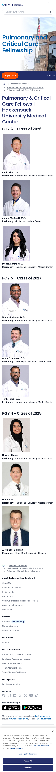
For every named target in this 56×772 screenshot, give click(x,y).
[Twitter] (25, 695)
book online (23, 719)
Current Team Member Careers (16, 654)
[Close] (53, 731)
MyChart (12, 719)
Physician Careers (10, 630)
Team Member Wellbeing (14, 672)
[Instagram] (9, 695)
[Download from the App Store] (11, 707)
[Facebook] (3, 695)
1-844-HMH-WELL (43, 719)
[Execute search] (52, 12)
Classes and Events (11, 587)
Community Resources (12, 605)
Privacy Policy (16, 748)
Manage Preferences (28, 754)
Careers (6, 621)
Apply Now (10, 75)
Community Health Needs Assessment (20, 601)
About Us (6, 583)
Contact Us (7, 596)
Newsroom (7, 609)
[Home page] (4, 83)
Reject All (28, 761)
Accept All (28, 768)
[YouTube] (31, 695)
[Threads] (20, 695)
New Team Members (12, 663)
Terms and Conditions (40, 746)
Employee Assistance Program (16, 659)
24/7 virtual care (42, 716)
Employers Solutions (11, 684)
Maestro (6, 642)
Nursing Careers (10, 626)
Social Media (8, 592)
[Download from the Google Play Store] (32, 707)
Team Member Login (12, 668)
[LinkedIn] (14, 695)
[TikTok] (36, 695)
